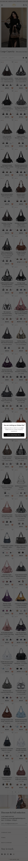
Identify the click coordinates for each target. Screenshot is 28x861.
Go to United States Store (14, 435)
